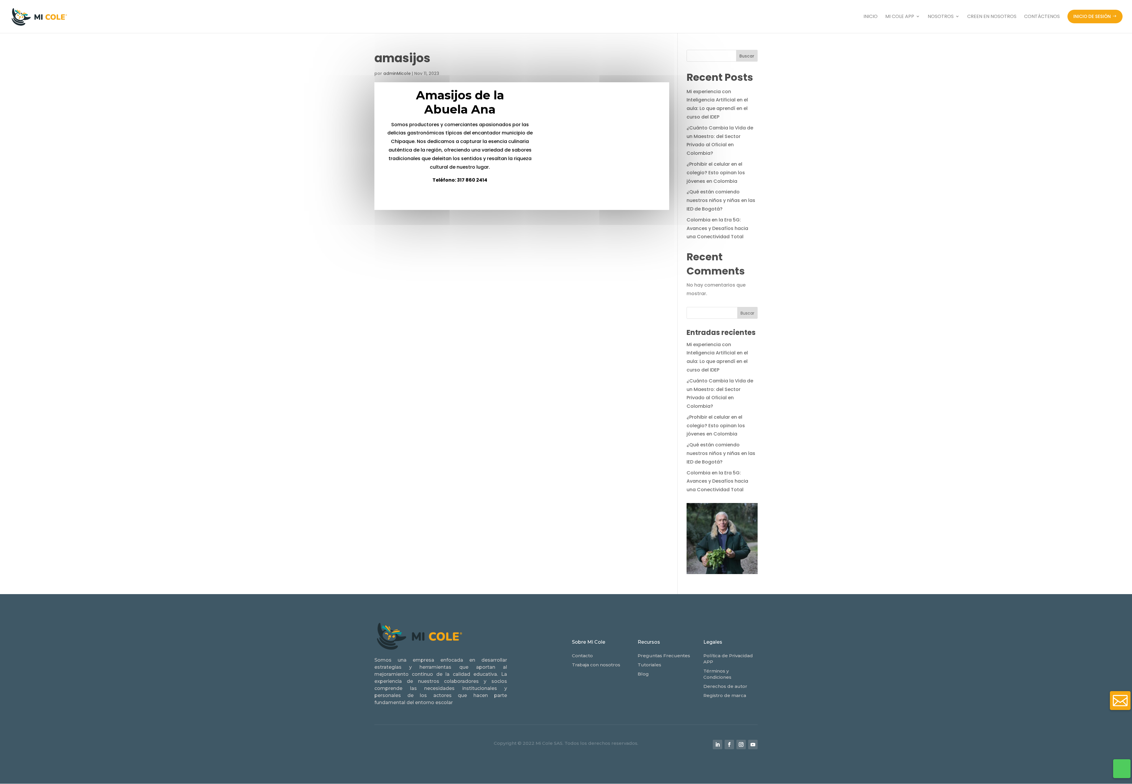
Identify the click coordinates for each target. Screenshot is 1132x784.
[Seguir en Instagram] (741, 744)
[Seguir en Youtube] (753, 744)
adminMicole (397, 73)
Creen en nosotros (991, 16)
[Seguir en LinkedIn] (717, 744)
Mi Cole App (899, 16)
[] (1120, 719)
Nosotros (941, 16)
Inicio (870, 16)
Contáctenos (1042, 16)
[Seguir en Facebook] (729, 744)
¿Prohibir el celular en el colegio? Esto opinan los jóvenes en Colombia (716, 173)
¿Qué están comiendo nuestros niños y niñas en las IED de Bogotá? (721, 200)
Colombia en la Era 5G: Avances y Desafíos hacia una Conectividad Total (717, 228)
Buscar (746, 56)
